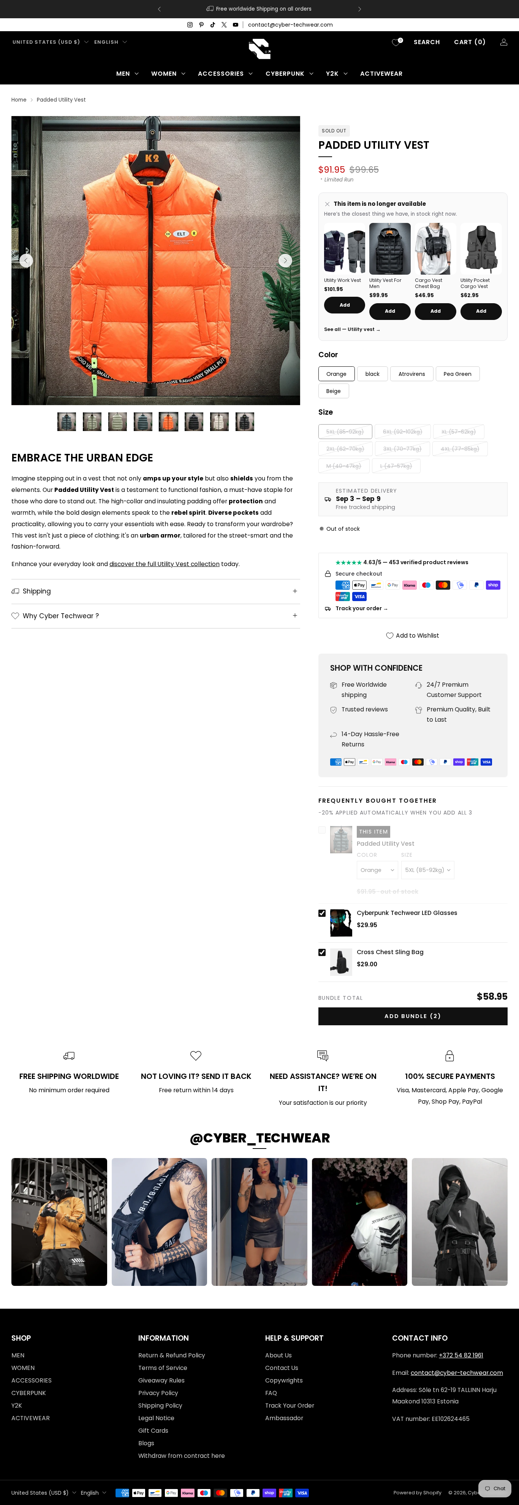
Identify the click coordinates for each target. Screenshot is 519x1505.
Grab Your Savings (185, 778)
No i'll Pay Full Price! (185, 802)
